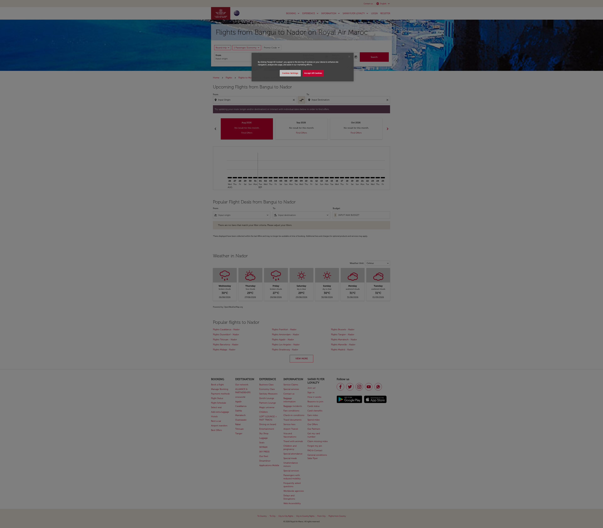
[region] (303, 67)
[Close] (349, 56)
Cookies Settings (290, 73)
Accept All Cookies (313, 73)
